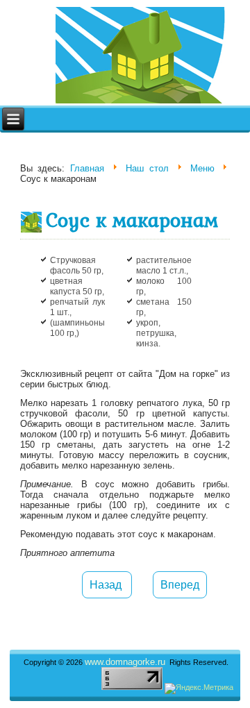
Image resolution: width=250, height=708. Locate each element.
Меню (202, 168)
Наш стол (147, 168)
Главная (87, 168)
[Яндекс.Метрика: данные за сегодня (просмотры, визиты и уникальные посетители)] (199, 688)
